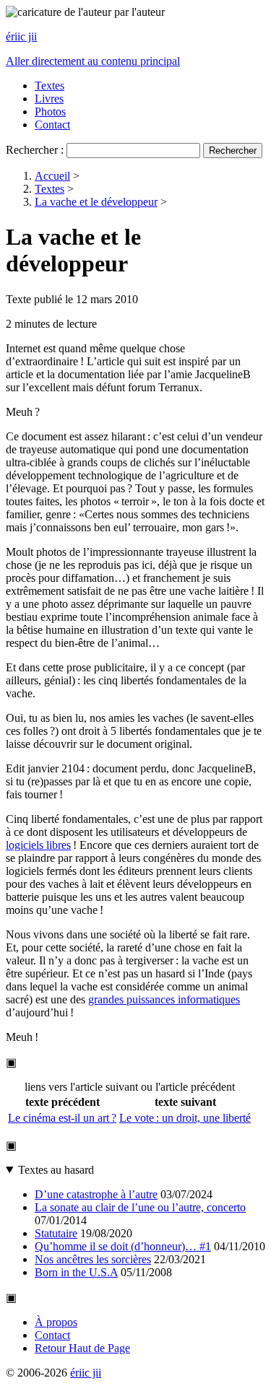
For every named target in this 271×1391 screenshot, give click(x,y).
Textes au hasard (56, 1170)
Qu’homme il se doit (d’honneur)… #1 (123, 1246)
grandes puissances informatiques (164, 999)
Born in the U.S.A (76, 1272)
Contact (52, 124)
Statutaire (56, 1233)
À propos (56, 1322)
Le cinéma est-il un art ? (62, 1118)
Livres (49, 98)
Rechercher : (35, 150)
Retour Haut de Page (82, 1348)
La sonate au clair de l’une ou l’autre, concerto (140, 1207)
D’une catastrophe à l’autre (96, 1194)
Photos (50, 111)
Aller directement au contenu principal (93, 61)
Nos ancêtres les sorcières (93, 1259)
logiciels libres (38, 845)
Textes (49, 85)
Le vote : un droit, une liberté (185, 1118)
